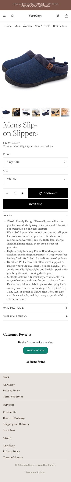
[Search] (12, 16)
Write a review (35, 350)
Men (17, 26)
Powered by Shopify (45, 465)
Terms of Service (13, 396)
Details (7, 215)
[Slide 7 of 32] (65, 112)
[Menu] (4, 16)
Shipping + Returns (15, 316)
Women (27, 26)
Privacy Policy (11, 391)
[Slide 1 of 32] (6, 112)
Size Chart (9, 430)
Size (5, 171)
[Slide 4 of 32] (36, 112)
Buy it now (35, 204)
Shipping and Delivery (16, 424)
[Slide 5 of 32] (45, 112)
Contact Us (9, 412)
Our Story (9, 384)
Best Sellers (60, 26)
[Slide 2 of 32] (16, 112)
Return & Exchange (14, 418)
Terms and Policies (35, 472)
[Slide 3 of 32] (26, 112)
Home (8, 26)
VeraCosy (28, 465)
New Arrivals (42, 26)
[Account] (58, 16)
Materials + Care (13, 307)
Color (6, 154)
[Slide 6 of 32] (55, 112)
